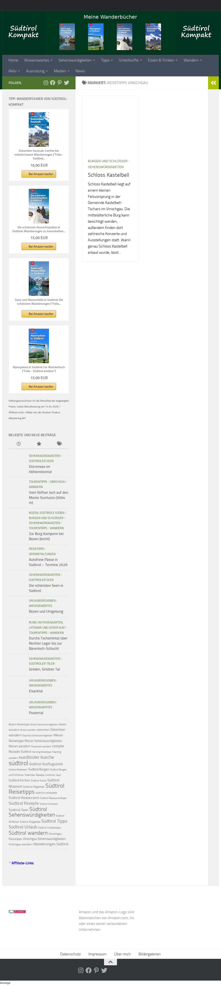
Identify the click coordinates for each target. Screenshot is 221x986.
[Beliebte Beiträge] (39, 444)
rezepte (58, 746)
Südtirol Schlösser (49, 804)
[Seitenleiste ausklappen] (213, 82)
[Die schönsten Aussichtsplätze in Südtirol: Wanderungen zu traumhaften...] (39, 206)
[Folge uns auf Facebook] (52, 82)
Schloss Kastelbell (108, 175)
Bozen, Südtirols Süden (46, 513)
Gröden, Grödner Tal (44, 669)
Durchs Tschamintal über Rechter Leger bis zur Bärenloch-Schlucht (48, 643)
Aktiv (12, 71)
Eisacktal (36, 691)
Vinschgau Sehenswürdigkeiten (44, 839)
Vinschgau (57, 482)
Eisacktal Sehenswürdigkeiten (37, 735)
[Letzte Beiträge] (19, 444)
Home (13, 60)
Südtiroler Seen (41, 461)
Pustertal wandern (41, 746)
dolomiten (43, 729)
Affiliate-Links (23, 863)
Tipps (105, 60)
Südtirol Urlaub (23, 827)
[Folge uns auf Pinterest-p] (59, 82)
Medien (60, 71)
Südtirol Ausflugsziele (46, 764)
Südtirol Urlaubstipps (49, 827)
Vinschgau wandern (21, 844)
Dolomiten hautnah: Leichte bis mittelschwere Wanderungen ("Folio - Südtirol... (38, 154)
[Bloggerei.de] (17, 912)
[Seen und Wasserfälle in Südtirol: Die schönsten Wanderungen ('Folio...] (39, 278)
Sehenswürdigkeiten (75, 60)
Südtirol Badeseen (18, 769)
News (80, 71)
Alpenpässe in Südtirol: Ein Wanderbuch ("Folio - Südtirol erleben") (39, 369)
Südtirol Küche (38, 780)
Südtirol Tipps (54, 821)
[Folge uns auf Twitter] (66, 82)
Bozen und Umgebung (46, 611)
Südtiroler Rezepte (34, 774)
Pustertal (36, 713)
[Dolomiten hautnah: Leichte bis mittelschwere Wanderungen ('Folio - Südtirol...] (39, 129)
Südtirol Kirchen (19, 780)
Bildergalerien (150, 954)
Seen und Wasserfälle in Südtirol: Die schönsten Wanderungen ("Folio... (39, 302)
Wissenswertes (36, 60)
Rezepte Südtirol (20, 752)
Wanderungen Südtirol (50, 844)
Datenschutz (70, 954)
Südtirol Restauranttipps (53, 798)
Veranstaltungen (42, 554)
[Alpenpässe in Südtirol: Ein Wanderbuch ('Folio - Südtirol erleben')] (39, 346)
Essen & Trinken (161, 60)
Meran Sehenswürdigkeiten (43, 741)
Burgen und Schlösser (108, 161)
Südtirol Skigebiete (30, 821)
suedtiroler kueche (36, 757)
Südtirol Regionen (34, 786)
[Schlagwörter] (59, 444)
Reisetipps (36, 549)
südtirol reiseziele (46, 792)
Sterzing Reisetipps (41, 752)
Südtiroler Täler (42, 664)
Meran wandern (19, 746)
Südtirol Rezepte (24, 803)
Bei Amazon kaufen (41, 174)
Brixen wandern (28, 730)
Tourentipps (38, 482)
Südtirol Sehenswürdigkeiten (32, 812)
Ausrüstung (35, 71)
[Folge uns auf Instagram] (45, 82)
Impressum (97, 954)
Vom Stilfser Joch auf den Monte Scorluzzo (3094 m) (48, 497)
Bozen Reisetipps (19, 724)
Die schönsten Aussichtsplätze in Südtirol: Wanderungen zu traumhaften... (38, 229)
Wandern (191, 60)
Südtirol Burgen (38, 769)
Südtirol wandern (28, 833)
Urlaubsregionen (42, 601)
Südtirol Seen (18, 810)
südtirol (18, 763)
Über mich (122, 954)
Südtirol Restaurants (24, 798)
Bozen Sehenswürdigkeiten (44, 724)
